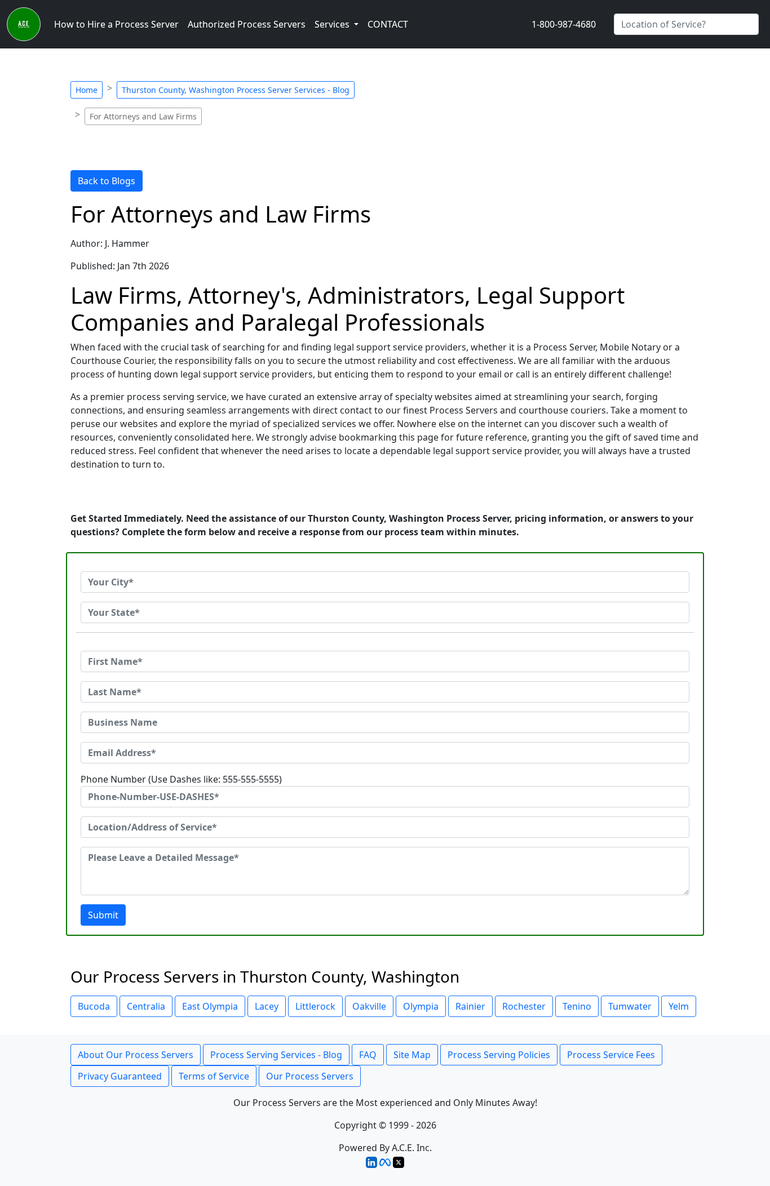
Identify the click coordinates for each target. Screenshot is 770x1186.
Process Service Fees (611, 1055)
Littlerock (315, 1006)
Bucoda (94, 1006)
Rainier (470, 1006)
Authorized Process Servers (247, 24)
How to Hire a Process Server (116, 24)
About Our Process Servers (135, 1055)
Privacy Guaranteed (120, 1076)
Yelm (679, 1006)
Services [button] (333, 24)
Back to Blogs (106, 181)
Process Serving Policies (499, 1055)
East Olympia (210, 1006)
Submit (103, 915)
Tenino (577, 1006)
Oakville (369, 1006)
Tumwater (630, 1006)
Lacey (266, 1006)
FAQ (368, 1055)
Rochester (524, 1006)
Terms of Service (214, 1076)
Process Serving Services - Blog (276, 1055)
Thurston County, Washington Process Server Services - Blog (235, 90)
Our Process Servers (309, 1076)
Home (87, 90)
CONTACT (388, 24)
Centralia (146, 1006)
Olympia (421, 1006)
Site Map (412, 1055)
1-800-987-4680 (564, 24)
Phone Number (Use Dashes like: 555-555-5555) (181, 779)
